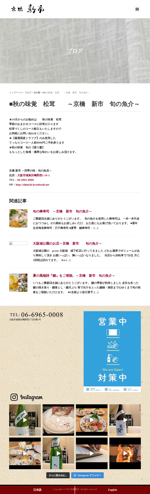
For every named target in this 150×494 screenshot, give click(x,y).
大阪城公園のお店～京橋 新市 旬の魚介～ (67, 243)
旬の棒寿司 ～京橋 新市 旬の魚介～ (62, 211)
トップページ (15, 92)
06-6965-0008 (25, 179)
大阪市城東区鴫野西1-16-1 (33, 175)
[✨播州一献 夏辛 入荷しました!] (25, 420)
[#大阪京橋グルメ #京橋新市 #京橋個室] (58, 420)
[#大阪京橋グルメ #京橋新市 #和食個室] (92, 453)
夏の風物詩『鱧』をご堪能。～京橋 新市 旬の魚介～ (74, 275)
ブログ (28, 92)
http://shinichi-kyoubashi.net (32, 184)
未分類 (37, 92)
